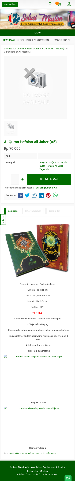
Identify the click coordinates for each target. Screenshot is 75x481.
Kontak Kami (10, 4)
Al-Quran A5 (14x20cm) (51, 162)
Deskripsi (13, 211)
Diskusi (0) (54, 211)
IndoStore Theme (24, 474)
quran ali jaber (15, 453)
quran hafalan (28, 453)
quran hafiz (40, 453)
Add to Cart (51, 179)
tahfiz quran (51, 453)
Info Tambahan (33, 211)
